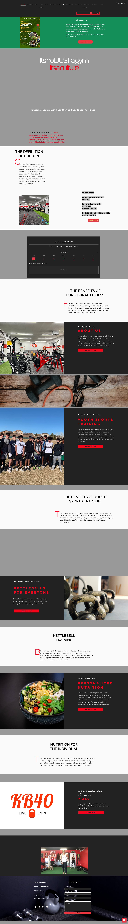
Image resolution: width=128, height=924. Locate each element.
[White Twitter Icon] (119, 3)
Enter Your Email (69, 891)
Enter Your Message (69, 900)
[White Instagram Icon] (124, 3)
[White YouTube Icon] (122, 3)
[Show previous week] (30, 252)
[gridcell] (33, 258)
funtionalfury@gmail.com (40, 898)
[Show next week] (98, 252)
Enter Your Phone (69, 895)
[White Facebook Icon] (116, 3)
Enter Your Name (69, 886)
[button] (90, 446)
